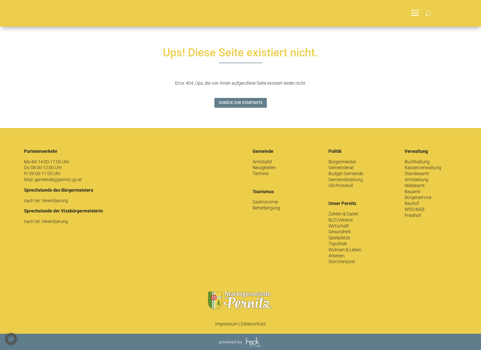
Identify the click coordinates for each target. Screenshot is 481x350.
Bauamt (412, 191)
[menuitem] (415, 13)
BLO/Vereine (340, 219)
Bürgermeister (342, 161)
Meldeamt (415, 185)
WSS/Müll (414, 209)
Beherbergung (266, 207)
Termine (261, 173)
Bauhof (412, 203)
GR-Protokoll (340, 185)
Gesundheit (339, 231)
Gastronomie (265, 201)
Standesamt (417, 173)
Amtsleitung (416, 179)
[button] (11, 339)
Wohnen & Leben (345, 249)
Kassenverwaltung (423, 167)
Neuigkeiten (264, 167)
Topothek (337, 243)
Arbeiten (336, 255)
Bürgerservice (418, 197)
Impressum (226, 323)
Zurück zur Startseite (241, 102)
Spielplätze (339, 237)
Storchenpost (341, 261)
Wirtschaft (338, 225)
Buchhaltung (417, 161)
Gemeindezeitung (345, 179)
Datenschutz (253, 323)
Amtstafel (262, 161)
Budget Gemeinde (345, 173)
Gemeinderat (341, 167)
